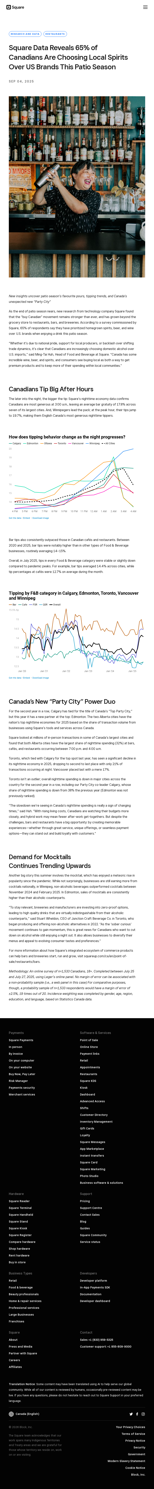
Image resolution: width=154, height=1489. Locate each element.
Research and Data (25, 34)
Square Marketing (92, 1169)
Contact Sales (90, 1214)
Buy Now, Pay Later (22, 1074)
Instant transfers (92, 1155)
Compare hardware (22, 1241)
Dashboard (87, 1094)
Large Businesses (21, 1314)
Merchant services (22, 1094)
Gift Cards (87, 1128)
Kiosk (84, 1087)
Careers (14, 1360)
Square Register (20, 1235)
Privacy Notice (135, 1440)
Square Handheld (21, 1214)
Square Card (88, 1162)
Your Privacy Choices (130, 1427)
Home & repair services (25, 1301)
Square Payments (21, 1040)
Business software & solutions (101, 1182)
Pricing (85, 1201)
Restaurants (55, 34)
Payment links (89, 1053)
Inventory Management (96, 1121)
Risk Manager (18, 1080)
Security (139, 1447)
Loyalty (85, 1135)
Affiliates (15, 1367)
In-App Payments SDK (95, 1287)
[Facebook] (137, 1413)
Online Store (89, 1047)
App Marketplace (92, 1148)
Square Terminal (20, 1208)
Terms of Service (133, 1433)
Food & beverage (21, 1287)
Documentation (90, 1294)
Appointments (90, 1067)
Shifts (84, 1108)
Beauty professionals (24, 1294)
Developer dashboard (95, 1301)
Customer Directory (93, 1114)
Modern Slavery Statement (126, 1461)
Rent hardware (19, 1255)
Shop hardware (19, 1248)
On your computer (21, 1060)
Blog (83, 1221)
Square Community (93, 1235)
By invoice (16, 1053)
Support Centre (91, 1208)
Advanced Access (92, 1101)
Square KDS (88, 1080)
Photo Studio (89, 1176)
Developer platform (93, 1280)
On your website (20, 1067)
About (13, 1339)
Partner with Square (23, 1353)
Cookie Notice (135, 1467)
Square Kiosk (18, 1228)
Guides (85, 1228)
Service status (90, 1241)
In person (15, 1047)
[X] (131, 1413)
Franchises (16, 1321)
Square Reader (19, 1201)
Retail (84, 1060)
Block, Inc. (138, 1474)
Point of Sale (89, 1040)
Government (136, 1454)
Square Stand (18, 1221)
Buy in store (17, 1262)
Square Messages (92, 1142)
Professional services (24, 1307)
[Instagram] (143, 1413)
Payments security (22, 1087)
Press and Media (20, 1346)
